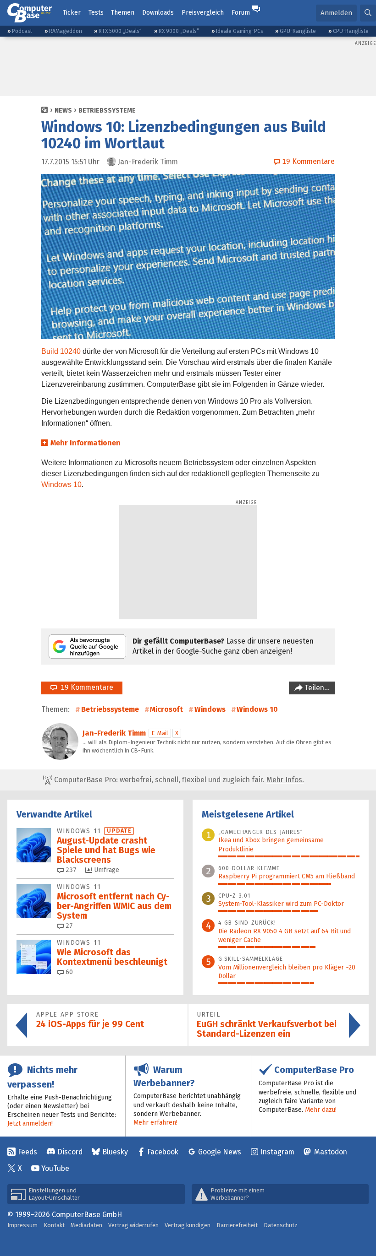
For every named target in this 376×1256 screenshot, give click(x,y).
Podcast (22, 31)
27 (68, 926)
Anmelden (336, 13)
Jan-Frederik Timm (114, 733)
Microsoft (166, 709)
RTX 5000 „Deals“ (120, 31)
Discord (70, 1152)
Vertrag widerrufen (133, 1225)
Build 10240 (61, 351)
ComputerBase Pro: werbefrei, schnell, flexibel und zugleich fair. (178, 779)
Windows (210, 709)
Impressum (22, 1225)
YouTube (55, 1168)
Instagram (277, 1152)
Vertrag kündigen (187, 1225)
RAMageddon (65, 31)
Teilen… (316, 687)
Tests (96, 12)
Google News (219, 1152)
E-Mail (159, 733)
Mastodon (330, 1152)
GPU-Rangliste (298, 31)
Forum (241, 12)
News (63, 110)
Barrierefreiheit (237, 1225)
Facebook (162, 1152)
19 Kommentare (85, 687)
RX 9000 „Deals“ (179, 31)
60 (68, 972)
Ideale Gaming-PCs (239, 31)
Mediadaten (86, 1225)
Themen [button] (122, 12)
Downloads (158, 12)
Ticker (72, 12)
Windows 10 (61, 484)
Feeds (27, 1152)
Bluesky (115, 1152)
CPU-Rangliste (351, 31)
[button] (368, 13)
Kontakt (54, 1225)
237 (70, 870)
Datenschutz (281, 1225)
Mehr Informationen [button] (85, 443)
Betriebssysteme (107, 110)
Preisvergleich (203, 12)
